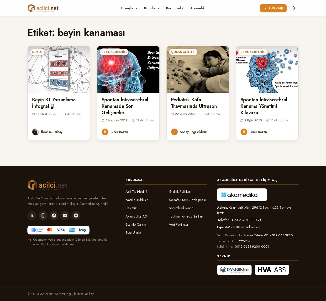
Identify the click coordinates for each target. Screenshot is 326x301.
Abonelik (197, 8)
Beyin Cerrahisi (114, 52)
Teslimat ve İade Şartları (186, 216)
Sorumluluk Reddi (181, 208)
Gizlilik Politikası (180, 191)
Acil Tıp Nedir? (137, 191)
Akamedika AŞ (136, 216)
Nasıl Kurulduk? (137, 199)
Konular (150, 8)
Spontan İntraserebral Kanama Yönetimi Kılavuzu (263, 106)
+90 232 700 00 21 (246, 220)
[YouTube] (64, 215)
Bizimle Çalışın (136, 224)
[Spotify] (75, 215)
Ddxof (37, 52)
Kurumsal (173, 8)
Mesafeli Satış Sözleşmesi (187, 199)
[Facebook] (53, 215)
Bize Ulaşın (133, 232)
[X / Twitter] (32, 215)
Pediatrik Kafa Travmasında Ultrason (194, 103)
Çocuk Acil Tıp (183, 52)
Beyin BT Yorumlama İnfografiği (53, 103)
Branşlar (128, 8)
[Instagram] (42, 215)
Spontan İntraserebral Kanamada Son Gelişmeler (124, 106)
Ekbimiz (131, 208)
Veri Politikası (178, 224)
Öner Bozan (119, 132)
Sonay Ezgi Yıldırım (193, 132)
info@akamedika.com (246, 227)
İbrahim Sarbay (51, 132)
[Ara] (294, 8)
